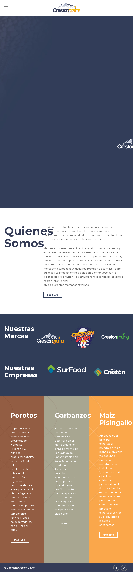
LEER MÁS (53, 295)
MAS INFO (19, 540)
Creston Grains (26, 567)
